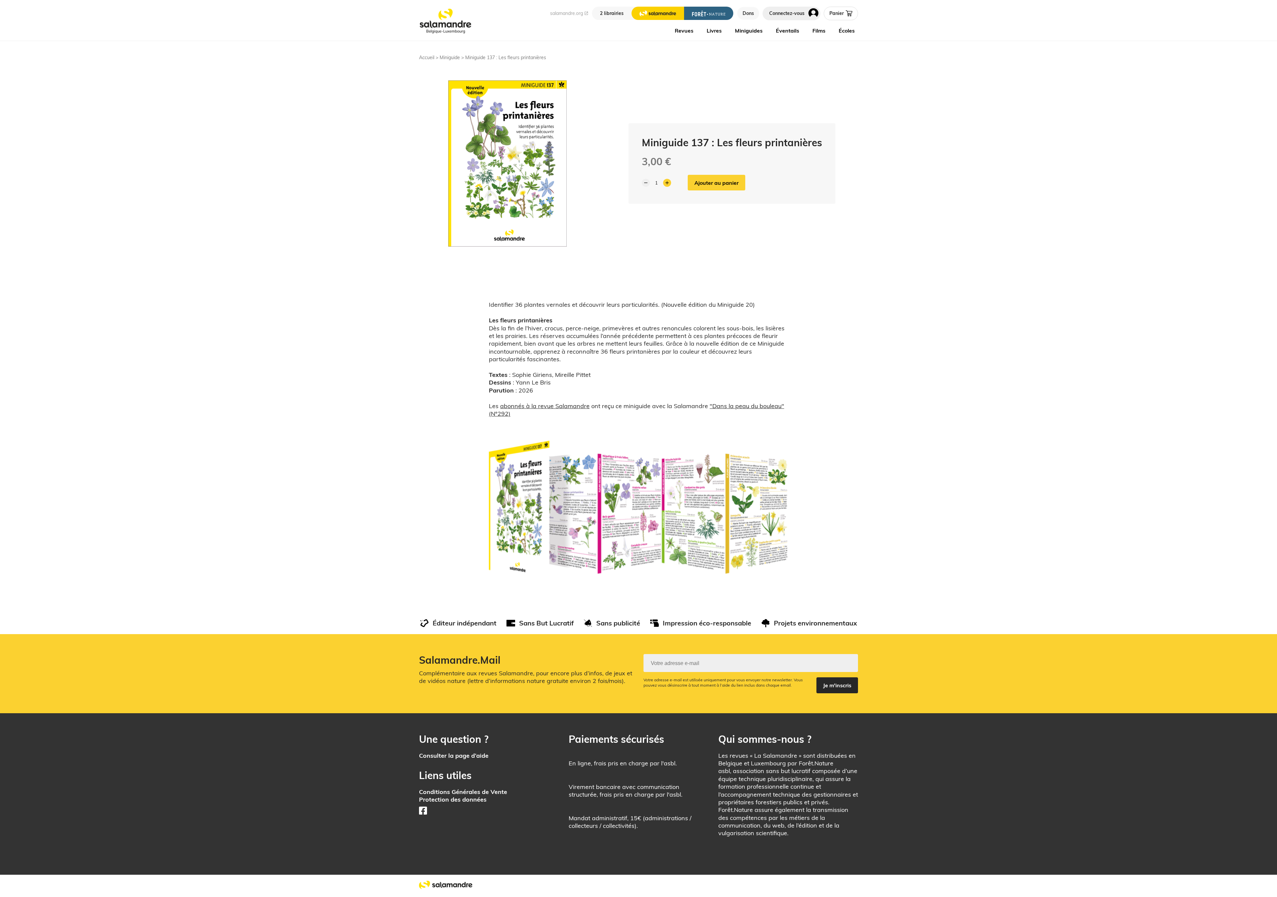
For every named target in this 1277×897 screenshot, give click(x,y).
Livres (714, 30)
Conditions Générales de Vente (463, 792)
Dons (748, 13)
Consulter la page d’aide (454, 755)
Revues (684, 30)
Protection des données (453, 799)
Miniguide (450, 57)
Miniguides (749, 30)
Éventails (787, 30)
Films (818, 30)
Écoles (847, 30)
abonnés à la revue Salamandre (545, 406)
